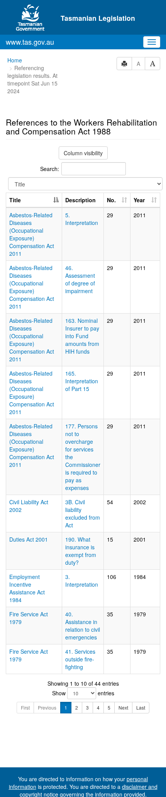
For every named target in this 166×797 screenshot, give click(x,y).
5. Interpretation (81, 219)
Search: (49, 169)
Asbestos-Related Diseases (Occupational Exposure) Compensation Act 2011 (31, 234)
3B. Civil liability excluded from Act (82, 513)
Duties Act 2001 (28, 539)
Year (139, 200)
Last (140, 707)
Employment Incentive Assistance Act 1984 (27, 588)
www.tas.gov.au (30, 42)
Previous (47, 707)
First (25, 707)
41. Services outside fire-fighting (80, 659)
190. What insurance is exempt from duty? (80, 550)
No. (111, 200)
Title (15, 200)
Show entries (83, 693)
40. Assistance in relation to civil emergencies (82, 625)
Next (123, 707)
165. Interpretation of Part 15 (81, 381)
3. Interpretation (81, 580)
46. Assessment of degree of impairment (80, 279)
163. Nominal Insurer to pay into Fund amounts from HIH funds (82, 336)
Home (14, 60)
